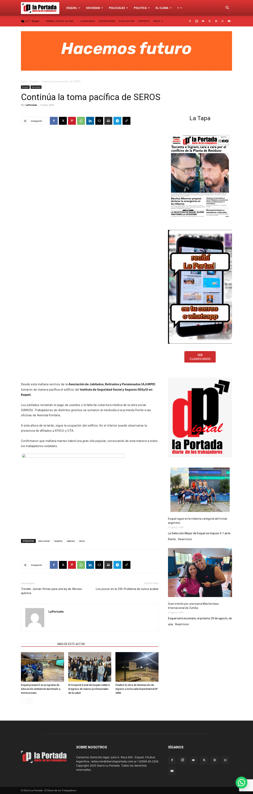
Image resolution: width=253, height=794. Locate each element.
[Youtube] (229, 21)
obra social (44, 540)
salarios (71, 540)
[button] (227, 8)
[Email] (99, 121)
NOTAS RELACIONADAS (38, 644)
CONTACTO (144, 21)
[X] (209, 21)
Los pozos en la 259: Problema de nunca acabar (127, 589)
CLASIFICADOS (87, 21)
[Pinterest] (72, 121)
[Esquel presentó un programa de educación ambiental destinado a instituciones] (42, 667)
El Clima (162, 8)
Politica (140, 8)
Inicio (24, 81)
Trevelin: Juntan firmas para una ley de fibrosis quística (51, 591)
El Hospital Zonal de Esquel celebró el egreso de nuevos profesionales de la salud (89, 688)
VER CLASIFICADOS (200, 357)
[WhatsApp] (223, 21)
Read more (185, 539)
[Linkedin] (90, 121)
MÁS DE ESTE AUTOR (71, 644)
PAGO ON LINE (126, 21)
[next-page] (29, 700)
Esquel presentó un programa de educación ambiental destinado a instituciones (40, 688)
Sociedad (93, 8)
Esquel (71, 8)
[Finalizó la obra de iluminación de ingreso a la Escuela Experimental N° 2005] (137, 667)
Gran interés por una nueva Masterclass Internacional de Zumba (193, 605)
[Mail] (203, 21)
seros (82, 540)
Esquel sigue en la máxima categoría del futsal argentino (197, 520)
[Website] (216, 21)
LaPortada (31, 104)
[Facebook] (190, 21)
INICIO (156, 21)
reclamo (58, 540)
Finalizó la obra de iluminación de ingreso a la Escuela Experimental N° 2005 (136, 688)
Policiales (117, 8)
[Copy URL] (126, 121)
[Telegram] (117, 121)
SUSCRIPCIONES (107, 21)
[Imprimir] (108, 121)
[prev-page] (23, 700)
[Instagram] (196, 21)
